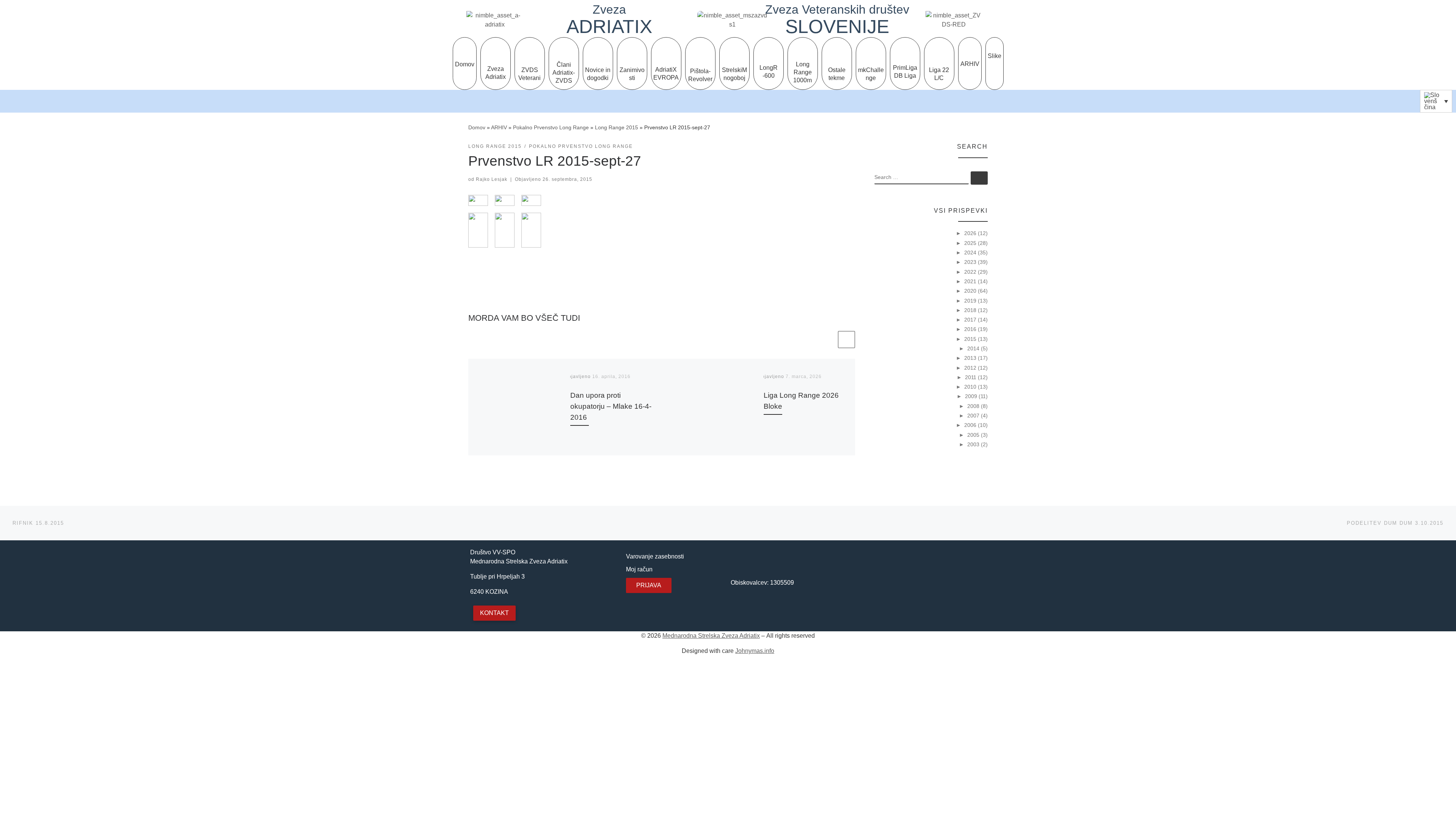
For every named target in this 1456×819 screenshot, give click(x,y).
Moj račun (639, 569)
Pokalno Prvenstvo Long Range (551, 127)
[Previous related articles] (827, 339)
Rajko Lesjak (491, 179)
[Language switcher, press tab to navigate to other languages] (1436, 101)
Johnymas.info (754, 651)
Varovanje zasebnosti (655, 556)
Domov (476, 127)
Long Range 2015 (616, 127)
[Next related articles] (846, 339)
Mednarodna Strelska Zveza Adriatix (711, 635)
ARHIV (499, 127)
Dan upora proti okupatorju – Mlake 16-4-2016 (610, 406)
